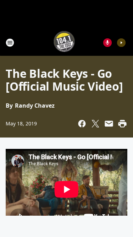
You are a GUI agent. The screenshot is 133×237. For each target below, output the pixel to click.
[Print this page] (122, 124)
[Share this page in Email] (109, 124)
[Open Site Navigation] (10, 42)
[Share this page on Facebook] (82, 124)
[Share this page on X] (95, 124)
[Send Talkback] (107, 42)
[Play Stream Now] (121, 42)
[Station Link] (64, 42)
